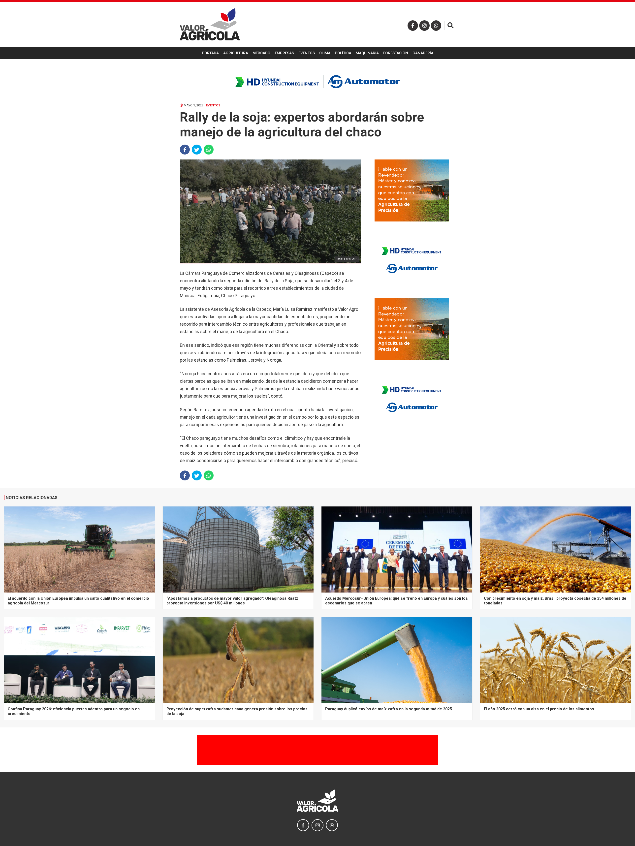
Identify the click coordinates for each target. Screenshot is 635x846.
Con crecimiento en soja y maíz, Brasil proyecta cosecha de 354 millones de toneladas (555, 600)
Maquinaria (367, 53)
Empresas (284, 53)
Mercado (261, 53)
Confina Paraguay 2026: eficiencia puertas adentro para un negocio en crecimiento (74, 711)
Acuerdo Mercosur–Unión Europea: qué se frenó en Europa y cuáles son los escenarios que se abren (396, 600)
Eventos (306, 53)
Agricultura (235, 53)
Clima (324, 53)
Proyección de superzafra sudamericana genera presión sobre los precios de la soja (237, 711)
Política (343, 53)
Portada (210, 53)
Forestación (395, 53)
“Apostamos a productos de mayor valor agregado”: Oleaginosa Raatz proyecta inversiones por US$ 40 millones (232, 600)
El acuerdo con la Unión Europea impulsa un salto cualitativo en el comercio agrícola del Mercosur (78, 600)
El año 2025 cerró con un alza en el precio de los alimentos (539, 709)
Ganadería (423, 53)
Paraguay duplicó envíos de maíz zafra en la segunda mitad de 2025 (388, 709)
